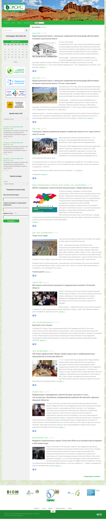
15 (23, 52)
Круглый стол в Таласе (42, 325)
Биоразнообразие (37, 437)
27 (15, 57)
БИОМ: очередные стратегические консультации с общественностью (62, 188)
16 (26, 52)
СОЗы (11, 128)
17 (5, 54)
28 (19, 57)
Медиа (19, 22)
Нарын (60, 185)
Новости (6, 22)
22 (23, 54)
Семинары (66, 185)
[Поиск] (26, 30)
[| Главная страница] (14, 7)
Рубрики (5, 181)
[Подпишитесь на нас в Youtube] (98, 514)
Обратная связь (28, 22)
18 (8, 54)
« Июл (15, 62)
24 (5, 57)
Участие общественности (45, 322)
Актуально (6, 126)
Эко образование (80, 185)
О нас (13, 22)
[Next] (35, 493)
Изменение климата (44, 185)
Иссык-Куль (54, 185)
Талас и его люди (40, 235)
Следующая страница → (93, 476)
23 (26, 54)
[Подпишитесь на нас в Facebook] (101, 514)
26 (12, 57)
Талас (38, 33)
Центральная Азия (46, 232)
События (35, 282)
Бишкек (34, 185)
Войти (70, 508)
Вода (34, 33)
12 (12, 52)
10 (5, 52)
